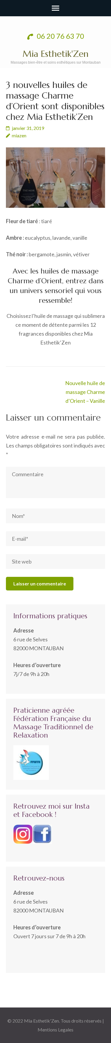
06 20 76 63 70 (59, 36)
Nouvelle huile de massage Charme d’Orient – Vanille (85, 392)
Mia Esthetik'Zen (55, 53)
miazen (19, 135)
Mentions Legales (55, 1029)
